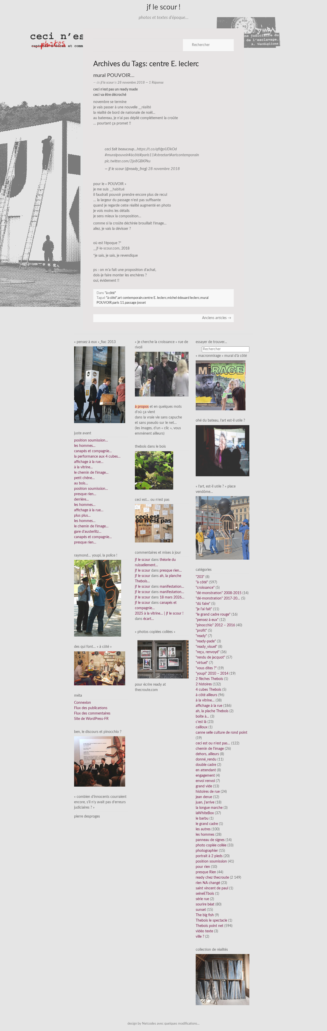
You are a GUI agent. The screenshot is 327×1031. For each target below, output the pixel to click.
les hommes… (85, 446)
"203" (200, 577)
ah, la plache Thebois (212, 711)
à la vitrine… (83, 467)
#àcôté (133, 155)
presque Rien (206, 872)
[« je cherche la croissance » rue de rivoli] (162, 374)
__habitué (117, 189)
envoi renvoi (205, 781)
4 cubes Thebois (208, 690)
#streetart (162, 155)
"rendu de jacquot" (210, 657)
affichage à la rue (209, 706)
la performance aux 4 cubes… (97, 456)
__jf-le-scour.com (106, 248)
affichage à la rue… (88, 462)
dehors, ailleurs (207, 754)
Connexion (82, 703)
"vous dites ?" (206, 668)
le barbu (202, 818)
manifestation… (172, 586)
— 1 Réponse (154, 82)
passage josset (135, 302)
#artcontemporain (184, 155)
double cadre (206, 765)
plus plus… (82, 515)
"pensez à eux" (207, 620)
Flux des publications (90, 708)
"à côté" (110, 292)
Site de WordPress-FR (91, 719)
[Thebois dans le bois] (154, 470)
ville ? (200, 936)
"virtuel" (202, 663)
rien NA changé (208, 883)
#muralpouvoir (116, 155)
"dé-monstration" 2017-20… (218, 598)
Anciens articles (216, 318)
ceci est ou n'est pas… (213, 743)
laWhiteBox (205, 813)
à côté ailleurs (206, 695)
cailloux (201, 727)
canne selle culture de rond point (221, 732)
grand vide (204, 786)
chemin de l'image (210, 749)
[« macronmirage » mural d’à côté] (221, 385)
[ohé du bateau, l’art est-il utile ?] (222, 450)
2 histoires (204, 684)
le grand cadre (207, 824)
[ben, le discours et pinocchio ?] (99, 761)
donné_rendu (206, 759)
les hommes (205, 834)
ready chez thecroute (212, 877)
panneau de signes (210, 840)
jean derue (204, 797)
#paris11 (146, 155)
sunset (201, 910)
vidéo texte (204, 931)
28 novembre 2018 (164, 169)
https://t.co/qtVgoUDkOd (157, 149)
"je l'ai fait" (204, 609)
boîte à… (202, 716)
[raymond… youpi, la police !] (97, 598)
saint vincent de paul (212, 888)
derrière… (81, 499)
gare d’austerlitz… (87, 532)
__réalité (144, 107)
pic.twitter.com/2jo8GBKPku (127, 161)
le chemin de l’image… (91, 472)
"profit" (201, 630)
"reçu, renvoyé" (207, 652)
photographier (207, 851)
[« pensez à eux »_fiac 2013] (99, 385)
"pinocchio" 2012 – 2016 (215, 625)
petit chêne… (84, 478)
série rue (202, 899)
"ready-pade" (206, 641)
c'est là (201, 722)
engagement (205, 775)
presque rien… (85, 494)
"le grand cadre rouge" (213, 614)
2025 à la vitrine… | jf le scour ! (159, 613)
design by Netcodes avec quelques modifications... (163, 1023)
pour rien (203, 867)
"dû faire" (203, 604)
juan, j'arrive (205, 802)
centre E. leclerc (155, 297)
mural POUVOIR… (113, 75)
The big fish (205, 915)
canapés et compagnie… (93, 451)
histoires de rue (208, 792)
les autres (203, 829)
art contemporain (130, 297)
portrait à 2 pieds (209, 856)
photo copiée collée (211, 845)
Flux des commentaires (92, 713)
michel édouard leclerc (183, 297)
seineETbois (205, 894)
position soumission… (91, 440)
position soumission (211, 861)
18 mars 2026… (172, 597)
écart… (148, 619)
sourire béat (205, 904)
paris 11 (118, 302)
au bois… (81, 483)
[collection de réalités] (222, 979)
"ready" (201, 636)
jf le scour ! (164, 7)
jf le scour (107, 82)
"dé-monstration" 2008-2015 (218, 593)
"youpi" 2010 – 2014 (212, 673)
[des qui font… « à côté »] (99, 668)
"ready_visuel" (206, 647)
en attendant (206, 770)
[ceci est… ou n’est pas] (154, 523)
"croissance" (205, 588)
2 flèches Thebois (209, 679)
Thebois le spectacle (211, 920)
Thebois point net (209, 926)
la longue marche (209, 808)
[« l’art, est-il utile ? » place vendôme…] (222, 528)
